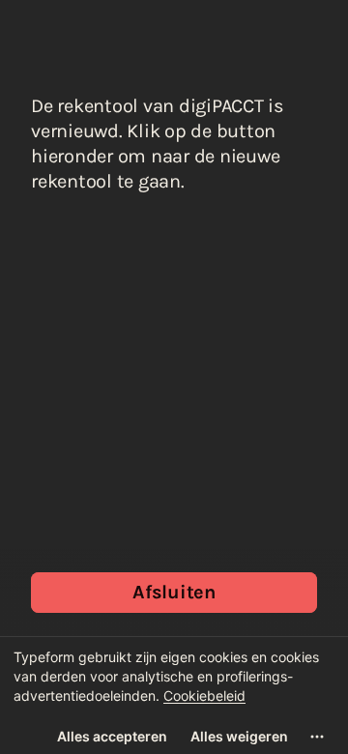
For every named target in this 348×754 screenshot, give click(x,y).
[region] (174, 695)
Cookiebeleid (204, 695)
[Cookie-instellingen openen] (317, 736)
